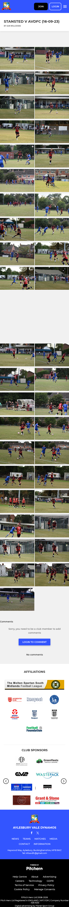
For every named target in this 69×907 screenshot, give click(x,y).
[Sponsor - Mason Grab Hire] (22, 787)
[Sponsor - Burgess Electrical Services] (47, 787)
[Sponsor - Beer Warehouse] (22, 801)
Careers (19, 880)
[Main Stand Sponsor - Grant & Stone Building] (47, 801)
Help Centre (20, 876)
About (34, 876)
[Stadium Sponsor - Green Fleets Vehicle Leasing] (47, 761)
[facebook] (31, 833)
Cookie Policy (22, 889)
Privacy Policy (46, 885)
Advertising (49, 876)
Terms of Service (24, 885)
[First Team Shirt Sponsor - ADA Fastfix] (22, 761)
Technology (35, 880)
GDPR (50, 880)
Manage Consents (44, 889)
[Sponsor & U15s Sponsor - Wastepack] (47, 774)
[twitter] (37, 833)
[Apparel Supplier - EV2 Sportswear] (22, 774)
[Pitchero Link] (34, 869)
